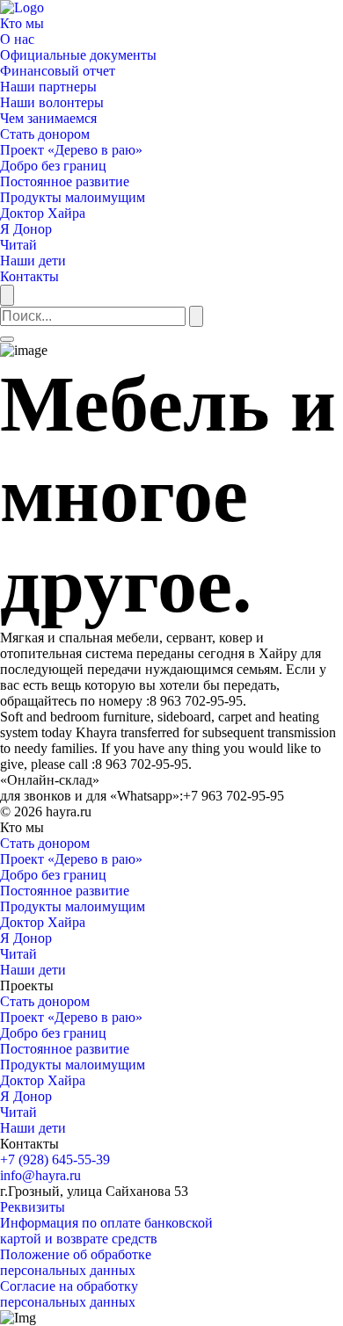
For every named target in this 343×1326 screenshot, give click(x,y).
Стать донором (45, 134)
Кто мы (22, 23)
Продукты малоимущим (72, 197)
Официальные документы (78, 54)
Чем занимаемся (48, 118)
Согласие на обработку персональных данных (69, 1294)
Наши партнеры (48, 86)
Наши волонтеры (52, 102)
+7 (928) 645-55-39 (55, 1159)
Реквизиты (32, 1206)
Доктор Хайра (42, 213)
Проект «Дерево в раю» (71, 149)
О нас (17, 39)
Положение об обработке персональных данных (75, 1262)
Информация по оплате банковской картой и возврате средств (106, 1230)
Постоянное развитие (64, 181)
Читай (18, 244)
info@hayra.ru (40, 1175)
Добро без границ (53, 165)
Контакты (29, 276)
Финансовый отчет (57, 70)
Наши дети (33, 260)
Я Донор (26, 228)
